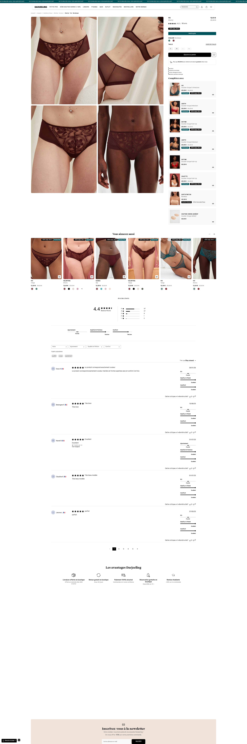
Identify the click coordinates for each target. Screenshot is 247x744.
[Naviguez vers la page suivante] (137, 548)
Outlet (107, 7)
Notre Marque (141, 7)
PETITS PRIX (53, 7)
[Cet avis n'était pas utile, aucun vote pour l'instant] (193, 396)
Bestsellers (128, 7)
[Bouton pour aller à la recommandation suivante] (214, 234)
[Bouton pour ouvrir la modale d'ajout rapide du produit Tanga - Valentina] (156, 276)
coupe (61, 356)
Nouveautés (117, 7)
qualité (54, 356)
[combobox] (59, 347)
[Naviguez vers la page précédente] (109, 548)
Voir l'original (76, 446)
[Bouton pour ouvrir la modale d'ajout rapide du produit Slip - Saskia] (124, 276)
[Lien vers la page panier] (206, 7)
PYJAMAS (94, 7)
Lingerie (86, 7)
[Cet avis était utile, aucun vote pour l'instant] (190, 396)
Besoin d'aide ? (10, 740)
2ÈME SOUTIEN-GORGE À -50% (70, 7)
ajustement (68, 356)
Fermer (19, 740)
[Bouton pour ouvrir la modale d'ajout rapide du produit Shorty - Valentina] (91, 276)
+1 (82, 289)
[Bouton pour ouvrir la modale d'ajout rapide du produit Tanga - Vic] (59, 276)
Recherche (185, 7)
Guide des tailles (211, 44)
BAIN (101, 7)
